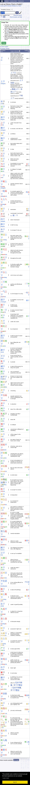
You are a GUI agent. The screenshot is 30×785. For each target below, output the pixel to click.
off (1, 16)
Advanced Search (18, 15)
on (4, 16)
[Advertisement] (17, 768)
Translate (21, 1)
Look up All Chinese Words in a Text (10, 6)
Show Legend (5, 46)
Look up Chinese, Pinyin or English (11, 4)
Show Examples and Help (16, 17)
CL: (11, 215)
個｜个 (15, 215)
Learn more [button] (6, 778)
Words (7, 1)
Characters (13, 1)
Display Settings (5, 48)
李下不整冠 (14, 690)
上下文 (13, 73)
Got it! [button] (15, 782)
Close (3, 43)
